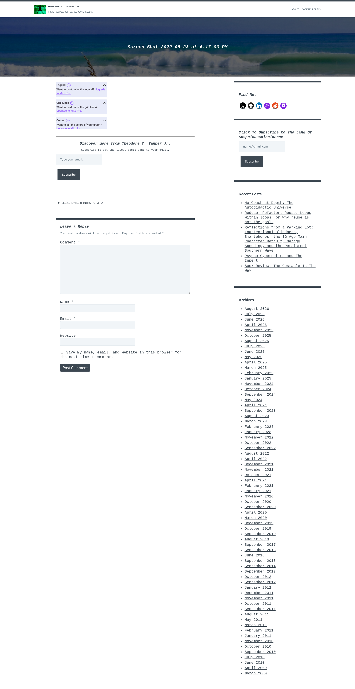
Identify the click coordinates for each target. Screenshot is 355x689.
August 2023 (257, 416)
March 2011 (256, 625)
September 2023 (260, 411)
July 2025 (255, 346)
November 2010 (259, 641)
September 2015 (260, 561)
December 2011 (259, 593)
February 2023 (259, 427)
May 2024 (253, 400)
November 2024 (259, 384)
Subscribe (69, 174)
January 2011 (258, 636)
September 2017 (260, 545)
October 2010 (258, 646)
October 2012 (258, 577)
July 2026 (255, 314)
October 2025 (258, 336)
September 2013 (260, 571)
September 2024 (260, 394)
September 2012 (260, 582)
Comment (70, 242)
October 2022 (258, 443)
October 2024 (258, 389)
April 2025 (256, 362)
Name (66, 302)
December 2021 (259, 464)
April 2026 (256, 325)
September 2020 (260, 507)
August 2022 (257, 453)
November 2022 (259, 437)
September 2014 (260, 566)
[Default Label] (251, 105)
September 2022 (260, 448)
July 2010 (255, 657)
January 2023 (258, 432)
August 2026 (257, 309)
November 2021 (259, 470)
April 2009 (256, 668)
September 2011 (260, 609)
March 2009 (256, 673)
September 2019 (260, 534)
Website (68, 336)
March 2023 (256, 421)
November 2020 (259, 496)
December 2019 (259, 523)
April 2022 (256, 459)
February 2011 (259, 630)
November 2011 (259, 598)
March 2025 (256, 368)
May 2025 (253, 357)
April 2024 (256, 405)
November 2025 (259, 330)
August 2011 (257, 614)
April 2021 (256, 480)
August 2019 (257, 539)
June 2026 (255, 319)
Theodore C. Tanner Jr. (64, 6)
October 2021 (258, 475)
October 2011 (258, 604)
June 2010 (255, 663)
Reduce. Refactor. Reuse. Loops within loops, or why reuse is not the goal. (278, 217)
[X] (243, 105)
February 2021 (259, 486)
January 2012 (258, 587)
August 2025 (257, 341)
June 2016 (255, 555)
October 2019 (258, 529)
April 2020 (256, 512)
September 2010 (260, 652)
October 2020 (258, 502)
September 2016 (260, 550)
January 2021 (258, 491)
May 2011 (253, 620)
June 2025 (255, 352)
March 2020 (256, 518)
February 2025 (259, 373)
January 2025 (258, 378)
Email (68, 319)
